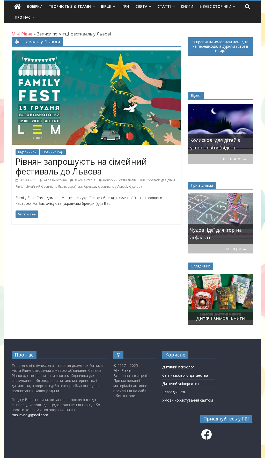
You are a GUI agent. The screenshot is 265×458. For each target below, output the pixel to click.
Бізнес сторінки (215, 6)
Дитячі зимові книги (220, 318)
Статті (164, 6)
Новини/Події (52, 152)
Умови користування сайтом (187, 400)
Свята (141, 6)
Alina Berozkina (56, 180)
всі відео (235, 159)
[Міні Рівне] (17, 6)
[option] (220, 129)
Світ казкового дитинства (185, 375)
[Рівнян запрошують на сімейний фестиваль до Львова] (96, 53)
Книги (187, 6)
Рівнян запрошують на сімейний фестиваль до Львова (81, 166)
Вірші (106, 6)
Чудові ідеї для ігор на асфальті (216, 234)
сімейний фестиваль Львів (46, 186)
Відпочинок (27, 152)
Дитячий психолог (178, 367)
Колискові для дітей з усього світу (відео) (215, 144)
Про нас (23, 17)
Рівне (142, 180)
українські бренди (82, 186)
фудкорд (135, 186)
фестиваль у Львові (112, 186)
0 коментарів (84, 180)
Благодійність (174, 391)
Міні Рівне (122, 370)
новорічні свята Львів (119, 180)
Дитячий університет (180, 383)
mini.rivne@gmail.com (30, 414)
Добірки (34, 6)
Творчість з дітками (70, 6)
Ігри (125, 6)
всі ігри (236, 248)
